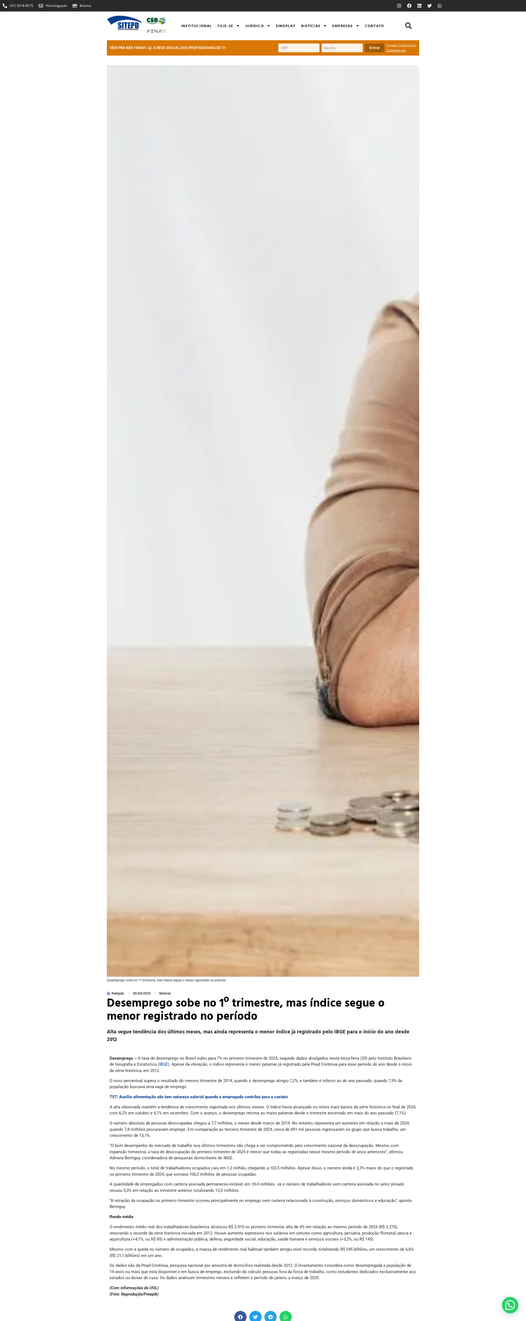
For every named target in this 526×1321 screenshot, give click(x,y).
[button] (408, 26)
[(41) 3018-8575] (5, 6)
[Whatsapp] (439, 5)
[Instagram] (399, 5)
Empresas (342, 25)
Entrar (374, 47)
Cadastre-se (395, 50)
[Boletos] (75, 6)
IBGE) (164, 1064)
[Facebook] (409, 5)
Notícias (310, 25)
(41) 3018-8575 (21, 5)
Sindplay (286, 25)
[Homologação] (41, 6)
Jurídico (254, 25)
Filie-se (225, 25)
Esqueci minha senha (401, 45)
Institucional (196, 25)
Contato (374, 25)
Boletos (85, 5)
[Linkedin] (419, 5)
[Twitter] (429, 5)
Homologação (56, 5)
